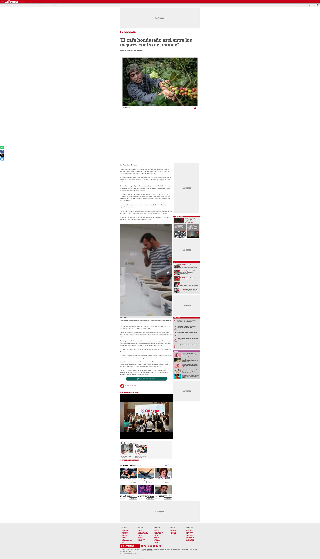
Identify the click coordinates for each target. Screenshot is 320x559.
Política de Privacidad (160, 549)
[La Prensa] (127, 546)
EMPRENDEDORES (143, 534)
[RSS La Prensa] (160, 546)
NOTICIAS (124, 527)
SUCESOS (124, 535)
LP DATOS (156, 537)
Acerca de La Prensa (146, 549)
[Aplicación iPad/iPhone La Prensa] (154, 546)
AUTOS (140, 541)
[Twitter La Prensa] (145, 546)
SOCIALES (140, 537)
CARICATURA (173, 534)
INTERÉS (140, 527)
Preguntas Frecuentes (147, 551)
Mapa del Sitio (193, 549)
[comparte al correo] (2, 158)
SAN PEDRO (125, 532)
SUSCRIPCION (190, 541)
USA (123, 539)
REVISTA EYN (190, 539)
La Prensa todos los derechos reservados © (129, 550)
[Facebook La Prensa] (141, 546)
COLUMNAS (173, 532)
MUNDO (124, 537)
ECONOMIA (125, 534)
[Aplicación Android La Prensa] (157, 546)
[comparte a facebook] (2, 151)
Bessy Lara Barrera (138, 50)
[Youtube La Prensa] (151, 546)
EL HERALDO (189, 532)
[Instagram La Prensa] (148, 546)
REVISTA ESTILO (190, 535)
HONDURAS (125, 530)
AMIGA (140, 535)
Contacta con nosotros (173, 549)
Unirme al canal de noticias (147, 379)
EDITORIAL (173, 530)
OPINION (172, 527)
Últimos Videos (190, 222)
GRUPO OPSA (189, 527)
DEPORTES (141, 530)
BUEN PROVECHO (191, 537)
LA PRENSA (189, 530)
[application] (146, 416)
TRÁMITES (157, 541)
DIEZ (187, 534)
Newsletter (185, 549)
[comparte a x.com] (2, 155)
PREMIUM (157, 527)
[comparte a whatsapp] (2, 147)
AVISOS (156, 542)
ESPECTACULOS (142, 532)
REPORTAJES (157, 535)
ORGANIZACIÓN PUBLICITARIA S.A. (129, 554)
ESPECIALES (157, 534)
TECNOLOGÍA (141, 539)
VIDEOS (156, 539)
